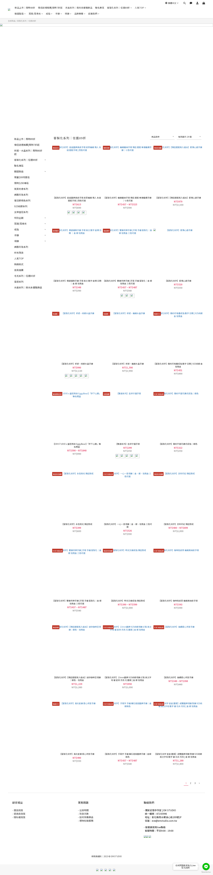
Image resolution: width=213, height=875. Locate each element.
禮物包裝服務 (86, 820)
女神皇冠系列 (21, 212)
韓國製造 (19, 13)
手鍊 (57, 13)
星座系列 (18, 281)
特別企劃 (18, 218)
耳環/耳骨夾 (35, 13)
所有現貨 (18, 252)
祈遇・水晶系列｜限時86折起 (28, 152)
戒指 (48, 13)
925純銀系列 (20, 206)
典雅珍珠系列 (21, 194)
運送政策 (18, 810)
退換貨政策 (19, 813)
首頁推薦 (18, 270)
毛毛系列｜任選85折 (24, 276)
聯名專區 (99, 7)
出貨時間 (84, 810)
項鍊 (67, 13)
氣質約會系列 (21, 189)
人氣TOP (139, 7)
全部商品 (12, 20)
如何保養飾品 (86, 817)
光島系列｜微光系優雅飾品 (78, 7)
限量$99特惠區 (22, 177)
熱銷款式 (18, 264)
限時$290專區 (21, 183)
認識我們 (92, 13)
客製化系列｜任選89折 (118, 7)
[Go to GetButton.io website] (206, 872)
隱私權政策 (19, 817)
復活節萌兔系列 (22, 200)
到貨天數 (84, 813)
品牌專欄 (78, 13)
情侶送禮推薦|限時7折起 (50, 7)
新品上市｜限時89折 (25, 7)
